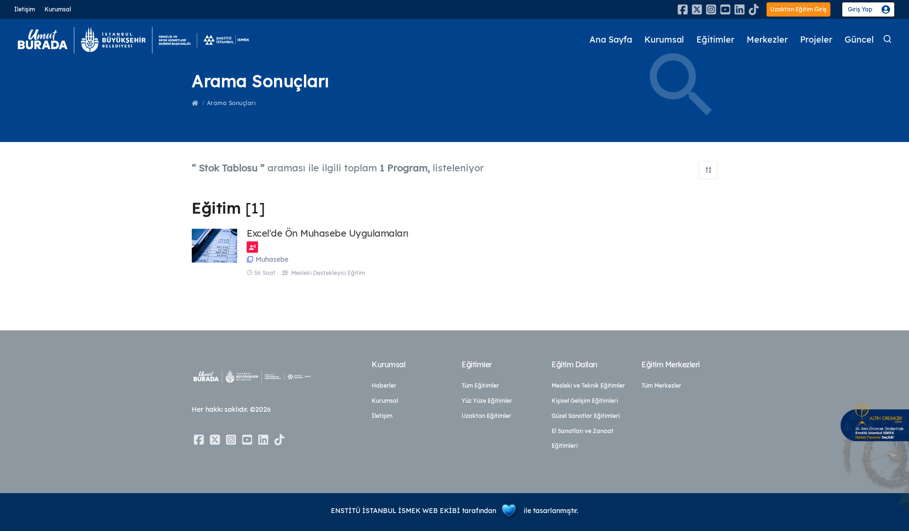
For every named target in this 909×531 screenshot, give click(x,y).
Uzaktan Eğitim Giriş (798, 9)
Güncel (859, 39)
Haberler (384, 385)
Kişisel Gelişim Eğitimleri (585, 400)
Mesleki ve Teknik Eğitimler (588, 385)
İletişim (24, 9)
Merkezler (767, 39)
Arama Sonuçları (231, 102)
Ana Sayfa (610, 39)
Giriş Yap (860, 9)
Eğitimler (715, 39)
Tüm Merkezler (661, 385)
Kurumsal (58, 9)
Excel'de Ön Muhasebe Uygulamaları (328, 233)
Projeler (816, 39)
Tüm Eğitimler (480, 385)
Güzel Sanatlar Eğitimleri (586, 415)
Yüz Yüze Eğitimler (487, 400)
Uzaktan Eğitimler (486, 415)
